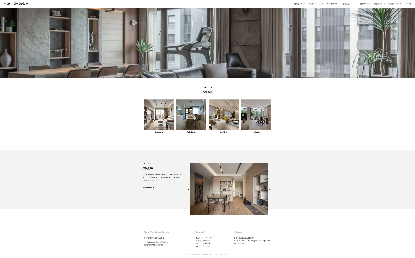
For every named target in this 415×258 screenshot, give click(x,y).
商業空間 (223, 132)
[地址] (410, 4)
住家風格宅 (159, 132)
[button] (188, 188)
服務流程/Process (350, 4)
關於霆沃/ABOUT (300, 4)
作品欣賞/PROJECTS (316, 4)
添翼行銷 (227, 254)
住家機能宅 (191, 132)
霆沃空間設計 (21, 3)
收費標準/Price (365, 4)
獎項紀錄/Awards (333, 4)
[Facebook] (407, 4)
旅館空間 (256, 132)
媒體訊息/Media (379, 4)
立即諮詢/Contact (395, 4)
